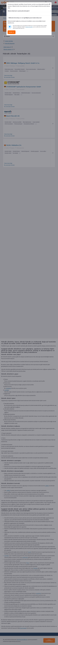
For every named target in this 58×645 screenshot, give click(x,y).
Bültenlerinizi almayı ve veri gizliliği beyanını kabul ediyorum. (25, 17)
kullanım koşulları (29, 26)
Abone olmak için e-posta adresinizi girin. (18, 10)
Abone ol (11, 32)
